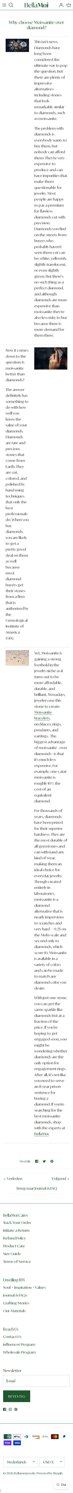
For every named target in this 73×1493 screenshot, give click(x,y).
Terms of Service (17, 1261)
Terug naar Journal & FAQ (36, 1188)
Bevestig (16, 1396)
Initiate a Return (16, 1230)
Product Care (14, 1246)
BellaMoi (41, 1133)
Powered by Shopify (50, 1473)
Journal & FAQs (15, 1295)
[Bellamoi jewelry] (36, 5)
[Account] (60, 5)
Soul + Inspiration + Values (24, 1287)
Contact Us (12, 1336)
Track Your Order (17, 1222)
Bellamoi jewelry (24, 1473)
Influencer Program (19, 1344)
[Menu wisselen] (4, 5)
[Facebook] (4, 1409)
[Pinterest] (15, 1409)
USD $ (48, 1462)
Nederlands (16, 1462)
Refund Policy (14, 1238)
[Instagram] (10, 1409)
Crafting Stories (16, 1303)
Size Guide (12, 1253)
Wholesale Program (19, 1352)
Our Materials (14, 1310)
